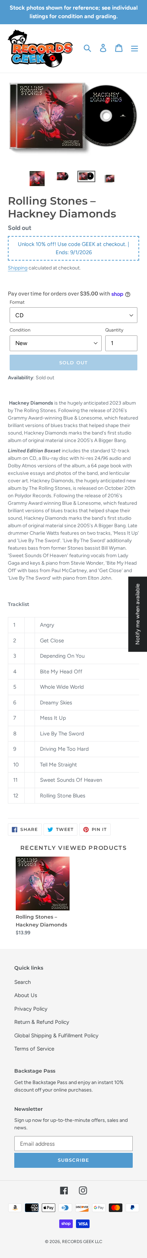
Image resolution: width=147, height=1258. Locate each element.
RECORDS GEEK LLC (82, 1241)
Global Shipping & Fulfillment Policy (56, 1035)
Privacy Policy (30, 1009)
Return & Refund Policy (41, 1022)
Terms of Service (34, 1049)
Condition (20, 330)
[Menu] (134, 48)
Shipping (17, 268)
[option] (37, 178)
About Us (25, 995)
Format (17, 302)
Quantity (114, 330)
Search (22, 982)
